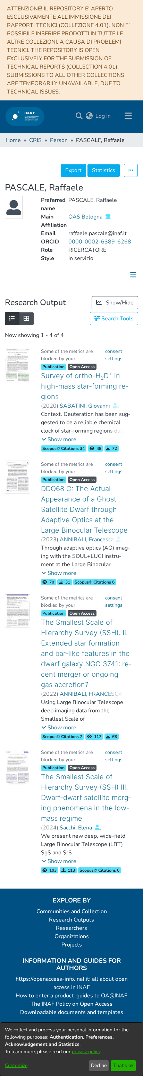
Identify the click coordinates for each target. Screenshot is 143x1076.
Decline (99, 1065)
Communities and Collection (71, 911)
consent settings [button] (114, 355)
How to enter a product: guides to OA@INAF (71, 995)
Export (73, 170)
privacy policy (86, 1051)
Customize (16, 1065)
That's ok (123, 1065)
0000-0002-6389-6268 (99, 242)
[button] (59, 439)
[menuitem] (89, 116)
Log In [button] (103, 116)
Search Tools (117, 318)
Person (59, 140)
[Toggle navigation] (128, 116)
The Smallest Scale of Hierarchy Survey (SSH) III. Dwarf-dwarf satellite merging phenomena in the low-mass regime (86, 797)
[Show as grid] (26, 318)
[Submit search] (79, 116)
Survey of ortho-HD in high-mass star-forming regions (84, 386)
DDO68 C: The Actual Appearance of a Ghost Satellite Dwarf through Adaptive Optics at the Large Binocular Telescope (84, 509)
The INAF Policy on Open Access (71, 1004)
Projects (71, 945)
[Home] (24, 116)
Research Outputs (71, 920)
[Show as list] (12, 318)
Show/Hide (119, 302)
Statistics (103, 170)
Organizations (71, 936)
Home (13, 140)
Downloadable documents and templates (71, 1012)
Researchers (71, 928)
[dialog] (71, 1049)
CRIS (35, 140)
